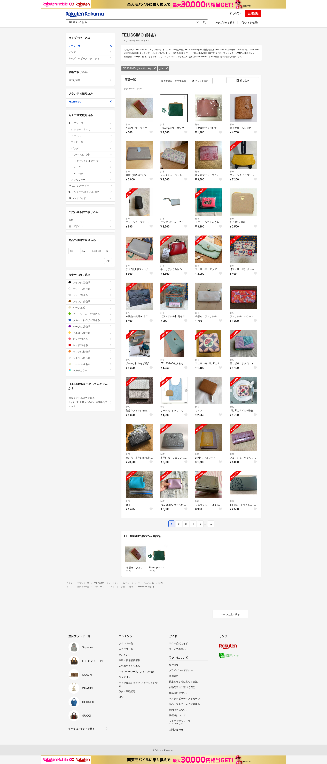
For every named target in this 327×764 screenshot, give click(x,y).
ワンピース (77, 142)
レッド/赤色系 (80, 345)
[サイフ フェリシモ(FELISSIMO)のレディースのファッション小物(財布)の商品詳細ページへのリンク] (208, 390)
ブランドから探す (249, 22)
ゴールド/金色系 (81, 364)
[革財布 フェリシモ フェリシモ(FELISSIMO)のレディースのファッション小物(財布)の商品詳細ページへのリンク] (139, 108)
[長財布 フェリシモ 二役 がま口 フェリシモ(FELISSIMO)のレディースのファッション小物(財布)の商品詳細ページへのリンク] (208, 296)
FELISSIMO (74, 101)
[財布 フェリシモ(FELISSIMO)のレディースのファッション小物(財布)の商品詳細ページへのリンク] (139, 484)
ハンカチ (78, 173)
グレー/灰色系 (80, 295)
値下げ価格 (74, 80)
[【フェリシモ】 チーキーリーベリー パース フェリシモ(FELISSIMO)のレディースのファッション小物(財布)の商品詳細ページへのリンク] (243, 249)
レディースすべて (80, 129)
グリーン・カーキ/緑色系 (86, 313)
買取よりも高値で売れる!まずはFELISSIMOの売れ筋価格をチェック (87, 402)
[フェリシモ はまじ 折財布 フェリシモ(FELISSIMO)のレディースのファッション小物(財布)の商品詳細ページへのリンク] (208, 484)
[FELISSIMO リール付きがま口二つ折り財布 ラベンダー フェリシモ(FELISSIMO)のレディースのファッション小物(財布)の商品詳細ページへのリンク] (174, 484)
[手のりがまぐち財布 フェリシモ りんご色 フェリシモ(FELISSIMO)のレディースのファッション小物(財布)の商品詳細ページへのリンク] (174, 249)
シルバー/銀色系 (81, 357)
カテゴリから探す (225, 22)
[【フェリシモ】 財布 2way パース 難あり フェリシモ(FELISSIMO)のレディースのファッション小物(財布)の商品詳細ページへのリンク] (174, 296)
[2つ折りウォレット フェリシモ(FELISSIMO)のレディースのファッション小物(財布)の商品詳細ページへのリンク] (208, 437)
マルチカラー (79, 370)
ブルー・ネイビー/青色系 (86, 320)
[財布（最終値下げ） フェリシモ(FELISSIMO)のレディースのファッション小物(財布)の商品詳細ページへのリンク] (139, 155)
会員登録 (253, 13)
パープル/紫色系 (81, 326)
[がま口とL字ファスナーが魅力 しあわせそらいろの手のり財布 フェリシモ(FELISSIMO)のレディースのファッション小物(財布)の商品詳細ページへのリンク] (139, 249)
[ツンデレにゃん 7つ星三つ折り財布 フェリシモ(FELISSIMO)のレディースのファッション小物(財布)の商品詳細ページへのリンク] (174, 202)
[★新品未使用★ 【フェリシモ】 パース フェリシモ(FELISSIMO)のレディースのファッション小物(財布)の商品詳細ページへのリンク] (139, 296)
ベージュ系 (78, 307)
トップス (76, 135)
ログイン (235, 13)
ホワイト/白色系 (81, 288)
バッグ (74, 148)
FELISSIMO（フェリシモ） (137, 68)
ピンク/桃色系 (80, 339)
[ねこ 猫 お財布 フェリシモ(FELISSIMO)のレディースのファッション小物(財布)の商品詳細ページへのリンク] (243, 202)
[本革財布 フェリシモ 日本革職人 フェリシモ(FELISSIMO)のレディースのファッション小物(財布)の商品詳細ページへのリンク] (174, 437)
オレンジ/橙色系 (81, 351)
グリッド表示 (201, 80)
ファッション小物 (80, 154)
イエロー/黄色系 (81, 332)
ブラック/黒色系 (81, 282)
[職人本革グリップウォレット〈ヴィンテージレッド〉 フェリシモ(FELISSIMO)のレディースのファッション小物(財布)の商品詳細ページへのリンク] (208, 155)
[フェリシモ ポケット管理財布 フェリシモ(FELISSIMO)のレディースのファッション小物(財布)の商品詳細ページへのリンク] (243, 296)
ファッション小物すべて (87, 160)
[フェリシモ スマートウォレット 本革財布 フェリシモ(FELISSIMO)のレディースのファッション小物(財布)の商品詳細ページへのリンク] (139, 202)
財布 (161, 68)
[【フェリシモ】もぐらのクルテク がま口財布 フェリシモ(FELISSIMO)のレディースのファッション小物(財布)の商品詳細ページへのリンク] (208, 202)
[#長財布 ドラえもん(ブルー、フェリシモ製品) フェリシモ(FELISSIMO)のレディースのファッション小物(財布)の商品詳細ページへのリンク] (243, 484)
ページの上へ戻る (230, 614)
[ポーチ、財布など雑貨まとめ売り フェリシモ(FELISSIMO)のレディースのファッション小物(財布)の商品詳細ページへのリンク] (139, 343)
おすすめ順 (181, 80)
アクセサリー (78, 179)
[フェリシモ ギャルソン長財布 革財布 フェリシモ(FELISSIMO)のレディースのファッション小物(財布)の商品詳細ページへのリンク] (243, 437)
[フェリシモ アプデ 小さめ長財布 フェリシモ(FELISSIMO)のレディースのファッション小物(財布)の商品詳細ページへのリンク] (208, 249)
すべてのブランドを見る (81, 728)
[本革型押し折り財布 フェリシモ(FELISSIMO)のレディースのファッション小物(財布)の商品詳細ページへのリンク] (243, 108)
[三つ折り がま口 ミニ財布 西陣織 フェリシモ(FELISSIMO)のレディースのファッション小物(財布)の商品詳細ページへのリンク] (243, 343)
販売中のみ (166, 80)
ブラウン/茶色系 (81, 301)
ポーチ (77, 167)
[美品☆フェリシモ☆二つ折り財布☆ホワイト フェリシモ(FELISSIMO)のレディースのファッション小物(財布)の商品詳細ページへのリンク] (139, 390)
